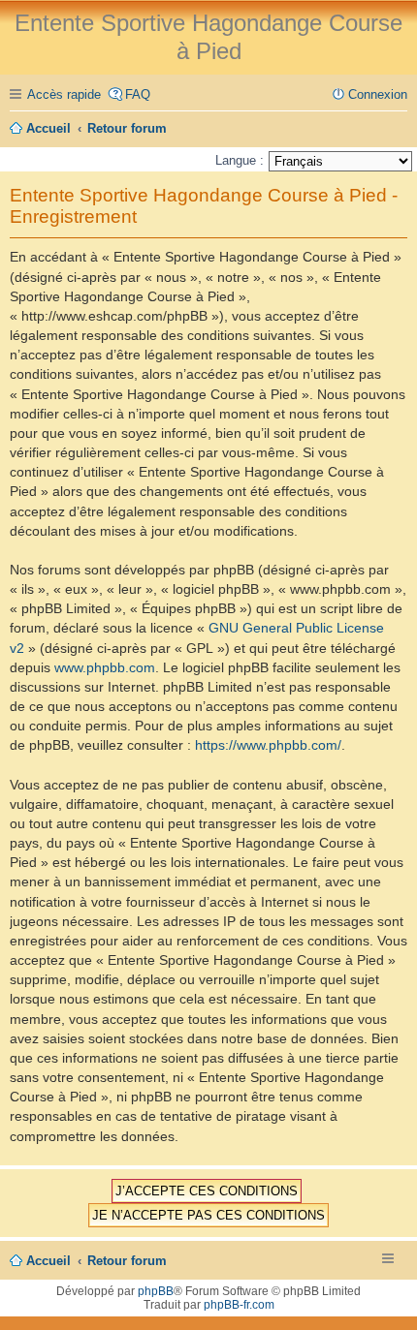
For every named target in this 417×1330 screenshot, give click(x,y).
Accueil (48, 1260)
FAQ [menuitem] (137, 94)
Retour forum (127, 1260)
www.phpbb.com (104, 667)
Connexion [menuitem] (377, 94)
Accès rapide (64, 94)
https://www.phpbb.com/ (268, 745)
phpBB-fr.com (239, 1305)
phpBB (156, 1291)
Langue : (239, 160)
